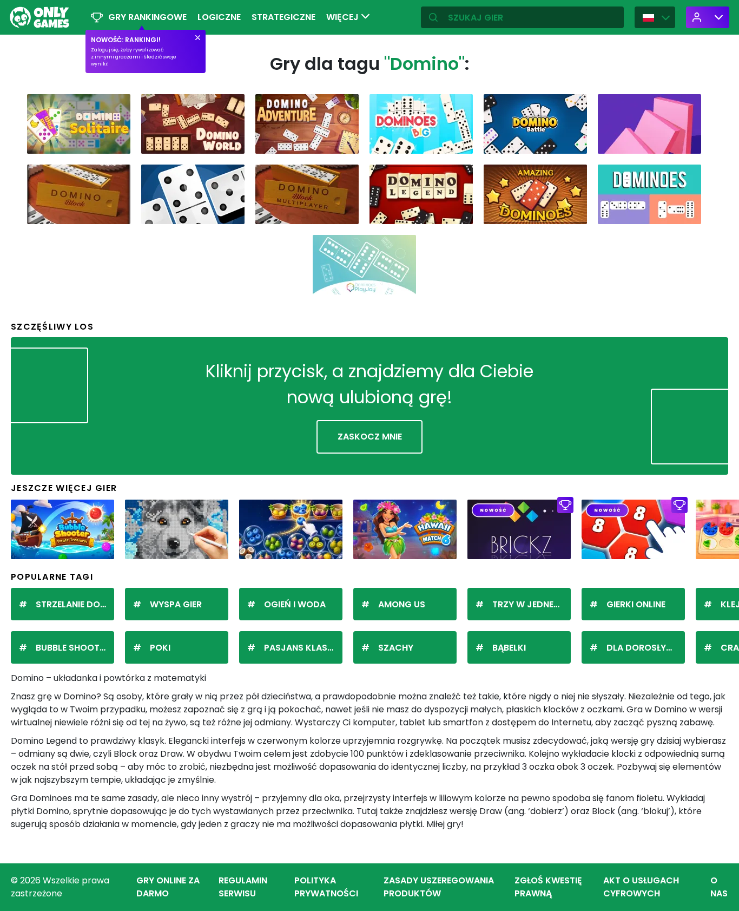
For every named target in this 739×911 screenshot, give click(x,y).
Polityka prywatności (326, 887)
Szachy (395, 647)
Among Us (401, 604)
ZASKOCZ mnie (370, 436)
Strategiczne (283, 17)
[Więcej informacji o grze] (115, 141)
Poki (160, 647)
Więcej (343, 17)
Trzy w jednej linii (531, 604)
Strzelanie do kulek (75, 604)
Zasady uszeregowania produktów (439, 887)
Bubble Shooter (72, 647)
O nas (719, 887)
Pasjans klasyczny (303, 647)
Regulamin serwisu (243, 887)
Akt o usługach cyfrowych (641, 887)
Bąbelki (509, 647)
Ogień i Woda (295, 604)
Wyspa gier (176, 604)
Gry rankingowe (147, 17)
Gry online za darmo (168, 887)
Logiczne (219, 17)
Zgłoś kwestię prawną (548, 887)
